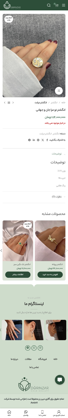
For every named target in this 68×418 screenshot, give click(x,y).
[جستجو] (48, 5)
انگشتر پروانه (57, 264)
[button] (50, 275)
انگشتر (54, 103)
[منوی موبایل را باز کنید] (63, 5)
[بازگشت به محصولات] (9, 103)
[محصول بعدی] (5, 103)
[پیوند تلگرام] (29, 140)
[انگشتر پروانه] (50, 240)
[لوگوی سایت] (12, 5)
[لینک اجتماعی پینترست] (38, 140)
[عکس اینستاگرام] (56, 330)
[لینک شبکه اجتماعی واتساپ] (34, 348)
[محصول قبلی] (13, 103)
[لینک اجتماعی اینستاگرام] (40, 348)
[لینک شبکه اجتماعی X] (42, 140)
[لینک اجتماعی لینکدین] (34, 140)
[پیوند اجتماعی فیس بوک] (47, 140)
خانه (63, 103)
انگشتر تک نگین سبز (22, 264)
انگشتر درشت (41, 103)
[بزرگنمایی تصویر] (59, 91)
